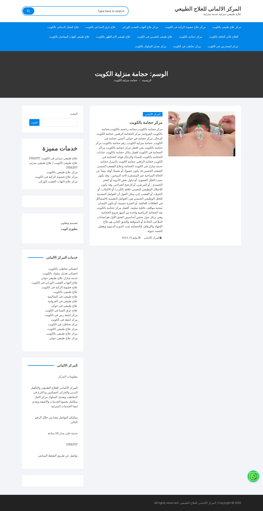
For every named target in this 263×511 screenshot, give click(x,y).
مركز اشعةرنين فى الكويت (223, 46)
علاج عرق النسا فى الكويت (100, 27)
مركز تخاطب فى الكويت (187, 46)
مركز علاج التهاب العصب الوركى (140, 27)
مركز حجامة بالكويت (190, 36)
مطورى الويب (69, 229)
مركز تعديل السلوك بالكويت (151, 46)
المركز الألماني (153, 114)
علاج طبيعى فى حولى (64, 306)
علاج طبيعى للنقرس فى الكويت (154, 36)
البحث (74, 114)
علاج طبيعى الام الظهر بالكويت (113, 36)
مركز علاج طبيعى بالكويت (226, 27)
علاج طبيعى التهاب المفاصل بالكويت (69, 36)
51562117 (72, 444)
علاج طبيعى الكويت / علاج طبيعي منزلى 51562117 (53, 165)
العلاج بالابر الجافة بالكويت (223, 36)
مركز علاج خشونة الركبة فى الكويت (185, 27)
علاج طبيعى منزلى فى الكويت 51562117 (53, 158)
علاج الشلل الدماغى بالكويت (63, 27)
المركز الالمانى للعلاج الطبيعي (208, 8)
